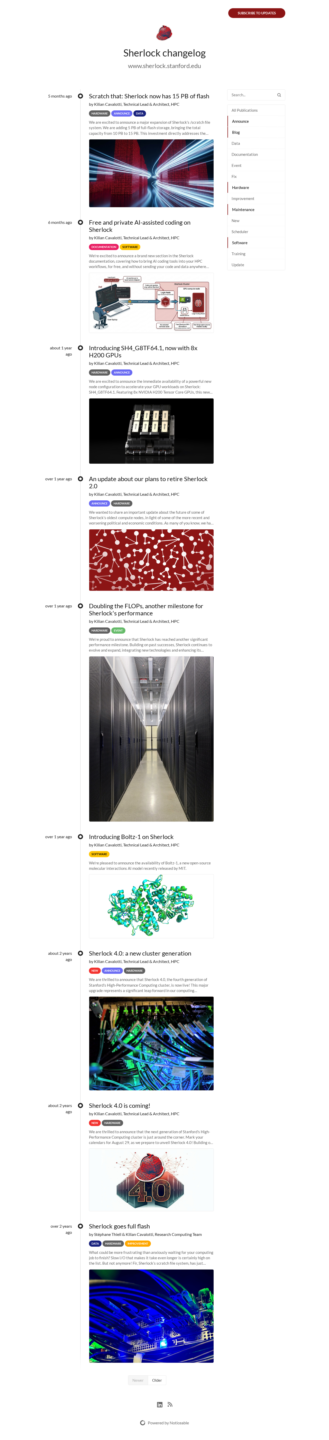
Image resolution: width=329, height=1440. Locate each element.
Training (238, 253)
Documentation (245, 154)
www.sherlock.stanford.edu (164, 65)
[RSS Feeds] (170, 1403)
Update (238, 264)
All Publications (245, 110)
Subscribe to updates (257, 13)
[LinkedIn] (162, 1403)
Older (157, 1380)
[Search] (279, 95)
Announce (240, 121)
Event (237, 165)
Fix (234, 176)
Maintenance (243, 209)
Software (240, 242)
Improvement (243, 198)
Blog (236, 132)
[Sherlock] (164, 34)
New (235, 220)
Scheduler (240, 231)
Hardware (240, 187)
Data (236, 143)
